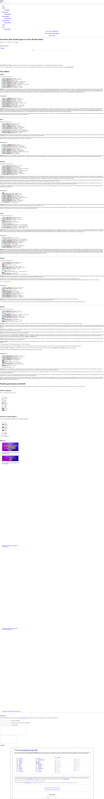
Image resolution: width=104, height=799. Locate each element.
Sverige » (39, 769)
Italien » (20, 765)
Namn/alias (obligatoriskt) (15, 720)
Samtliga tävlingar (7, 14)
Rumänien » (40, 764)
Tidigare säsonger (7, 22)
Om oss (53, 35)
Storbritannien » (41, 768)
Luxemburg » (21, 771)
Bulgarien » (21, 758)
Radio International (28, 782)
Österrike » (59, 757)
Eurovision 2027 (5, 12)
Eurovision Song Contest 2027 (29, 750)
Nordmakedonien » (41, 759)
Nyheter (3, 7)
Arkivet (3, 24)
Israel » (20, 764)
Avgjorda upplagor (7, 18)
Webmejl (52, 787)
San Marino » (40, 765)
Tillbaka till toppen (57, 787)
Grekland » (21, 762)
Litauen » (20, 769)
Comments (2, 48)
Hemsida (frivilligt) (14, 724)
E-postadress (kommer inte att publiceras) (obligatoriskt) (20, 722)
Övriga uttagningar (5, 20)
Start (3, 5)
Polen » (39, 762)
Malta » (39, 758)
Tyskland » (40, 771)
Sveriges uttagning (5, 16)
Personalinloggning (47, 787)
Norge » (39, 761)
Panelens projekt (7, 29)
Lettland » (20, 768)
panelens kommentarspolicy (22, 717)
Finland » (20, 761)
